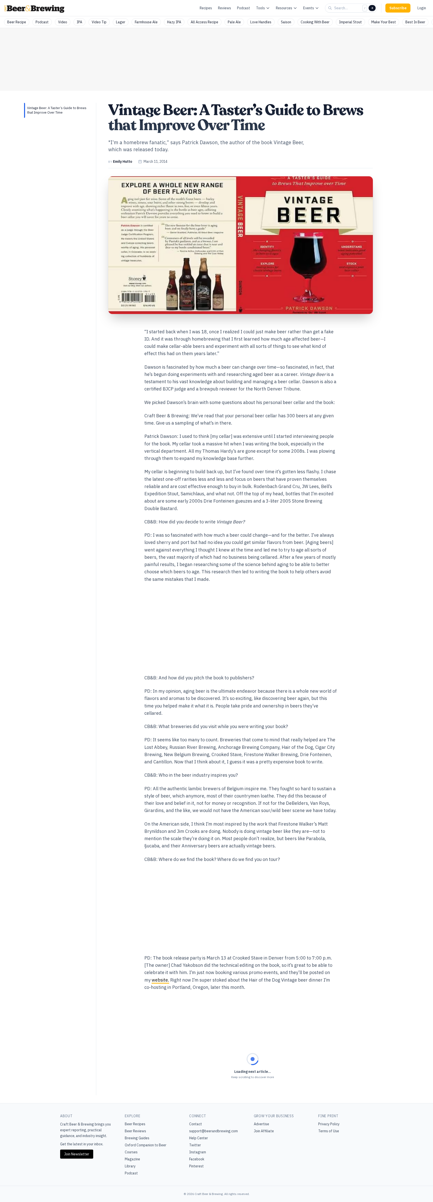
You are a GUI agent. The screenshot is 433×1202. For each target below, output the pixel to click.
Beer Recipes (135, 1124)
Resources (284, 8)
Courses (131, 1152)
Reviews (224, 8)
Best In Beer (415, 22)
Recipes (206, 8)
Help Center (198, 1138)
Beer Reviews (135, 1131)
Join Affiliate (264, 1131)
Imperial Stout (350, 22)
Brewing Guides (137, 1138)
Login (421, 8)
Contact (195, 1124)
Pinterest (196, 1166)
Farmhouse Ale (146, 22)
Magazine (132, 1159)
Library (130, 1166)
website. (160, 980)
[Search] (372, 8)
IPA (79, 22)
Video (62, 22)
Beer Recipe (16, 22)
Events (308, 8)
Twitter (195, 1145)
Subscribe (397, 8)
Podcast (243, 8)
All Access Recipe (204, 22)
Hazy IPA (174, 22)
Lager (120, 22)
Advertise (261, 1124)
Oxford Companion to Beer (145, 1145)
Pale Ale (234, 22)
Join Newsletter (76, 1154)
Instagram (197, 1152)
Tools (260, 8)
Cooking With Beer (315, 22)
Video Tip (99, 22)
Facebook (196, 1159)
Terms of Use (328, 1131)
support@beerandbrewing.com (213, 1131)
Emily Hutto (122, 161)
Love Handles (260, 22)
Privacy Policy (329, 1124)
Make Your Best (383, 22)
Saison (286, 22)
